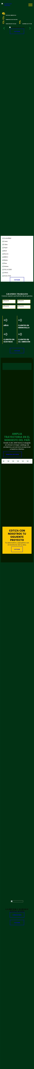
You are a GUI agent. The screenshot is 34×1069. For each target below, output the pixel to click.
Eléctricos (7, 134)
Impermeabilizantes (11, 187)
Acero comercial (10, 63)
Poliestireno (8, 169)
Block (6, 204)
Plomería (7, 116)
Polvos (6, 46)
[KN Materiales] (7, 5)
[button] (4, 28)
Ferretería (7, 151)
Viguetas (7, 222)
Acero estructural (10, 98)
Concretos (7, 81)
